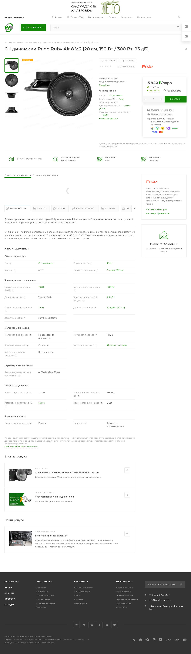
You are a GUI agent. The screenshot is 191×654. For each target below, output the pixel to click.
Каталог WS (11, 582)
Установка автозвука (45, 603)
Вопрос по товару (85, 208)
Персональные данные (127, 599)
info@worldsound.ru (159, 600)
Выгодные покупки (45, 595)
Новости (9, 599)
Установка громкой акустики (51, 535)
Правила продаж (124, 603)
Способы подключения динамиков (54, 496)
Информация (124, 582)
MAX (107, 625)
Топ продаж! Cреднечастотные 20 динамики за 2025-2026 (67, 472)
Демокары (41, 607)
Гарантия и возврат (125, 595)
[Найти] (178, 27)
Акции (8, 587)
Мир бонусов (42, 591)
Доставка (110, 208)
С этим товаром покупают (47, 175)
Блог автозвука (43, 599)
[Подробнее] (127, 470)
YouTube (91, 625)
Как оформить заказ (83, 587)
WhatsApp (114, 625)
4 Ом (41, 307)
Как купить (81, 582)
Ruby (121, 99)
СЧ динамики (116, 95)
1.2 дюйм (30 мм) (116, 307)
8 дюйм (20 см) (115, 270)
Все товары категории (156, 209)
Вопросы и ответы (124, 587)
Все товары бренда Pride (157, 213)
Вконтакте (76, 625)
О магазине (41, 587)
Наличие (41, 208)
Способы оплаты (82, 591)
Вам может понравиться (17, 175)
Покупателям (44, 582)
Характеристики (18, 208)
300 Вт (110, 287)
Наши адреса (80, 603)
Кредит (77, 595)
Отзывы (61, 208)
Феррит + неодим (117, 345)
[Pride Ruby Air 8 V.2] (58, 93)
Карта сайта (121, 607)
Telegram (84, 625)
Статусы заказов (123, 591)
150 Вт (105, 115)
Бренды (9, 605)
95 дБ (110, 297)
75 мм (41, 403)
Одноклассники (99, 625)
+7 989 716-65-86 (13, 17)
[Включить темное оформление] (179, 17)
